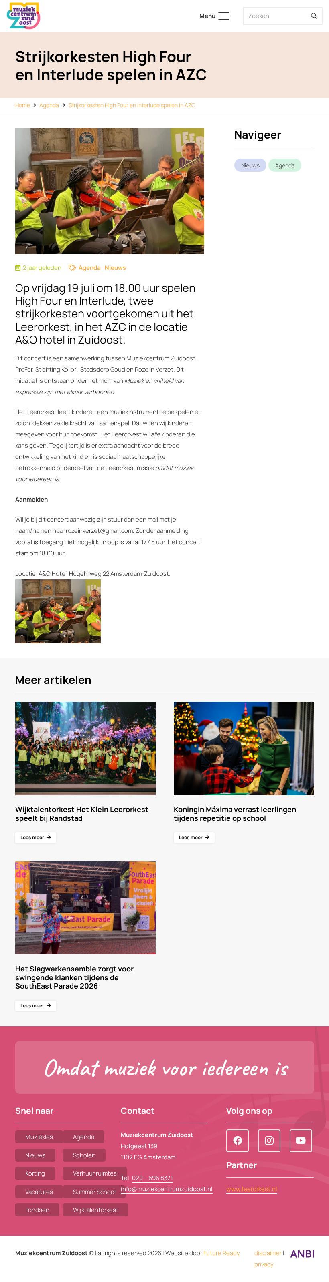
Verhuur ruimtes (95, 1173)
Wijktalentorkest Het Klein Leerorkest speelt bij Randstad (81, 813)
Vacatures (39, 1192)
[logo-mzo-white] (23, 16)
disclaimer (268, 1253)
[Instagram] (269, 1140)
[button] (215, 16)
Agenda (90, 267)
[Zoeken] (313, 16)
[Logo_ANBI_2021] (302, 1255)
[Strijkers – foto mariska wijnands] (58, 611)
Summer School (94, 1192)
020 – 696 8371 (152, 1177)
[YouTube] (301, 1140)
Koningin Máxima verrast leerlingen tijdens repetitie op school (235, 813)
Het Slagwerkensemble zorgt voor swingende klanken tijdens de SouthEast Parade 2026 (74, 977)
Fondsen (37, 1210)
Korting (35, 1173)
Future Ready (221, 1253)
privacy (264, 1264)
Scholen (84, 1155)
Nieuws (115, 267)
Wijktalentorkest (95, 1210)
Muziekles (39, 1137)
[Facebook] (237, 1140)
